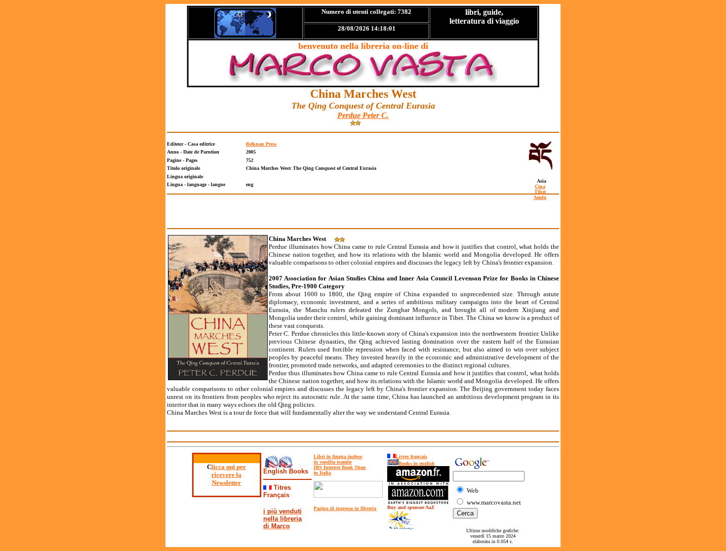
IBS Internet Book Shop (340, 467)
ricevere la (226, 474)
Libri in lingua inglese (338, 456)
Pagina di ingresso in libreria (345, 508)
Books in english (417, 463)
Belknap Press (261, 144)
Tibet (540, 192)
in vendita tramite (333, 462)
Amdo (539, 197)
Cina (540, 186)
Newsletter (226, 482)
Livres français (411, 456)
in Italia (322, 472)
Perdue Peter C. (363, 115)
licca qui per (228, 467)
